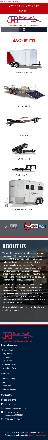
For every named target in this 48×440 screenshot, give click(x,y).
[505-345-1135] (24, 404)
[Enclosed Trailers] (24, 350)
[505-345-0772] (24, 400)
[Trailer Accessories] (24, 389)
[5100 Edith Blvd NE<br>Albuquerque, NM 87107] (24, 414)
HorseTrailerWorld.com (37, 435)
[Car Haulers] (24, 357)
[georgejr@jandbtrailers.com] (24, 408)
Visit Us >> (24, 11)
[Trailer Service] (24, 382)
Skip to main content (9, 1)
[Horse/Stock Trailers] (24, 368)
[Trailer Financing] (24, 379)
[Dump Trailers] (24, 361)
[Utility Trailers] (24, 354)
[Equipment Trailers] (24, 364)
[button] (24, 29)
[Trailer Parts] (24, 386)
